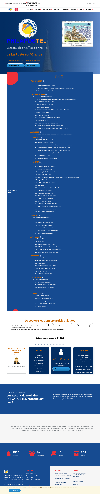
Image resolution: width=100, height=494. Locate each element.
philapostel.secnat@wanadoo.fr (14, 3)
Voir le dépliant (31, 65)
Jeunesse (65, 9)
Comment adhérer (14, 65)
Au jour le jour (16, 354)
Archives (73, 9)
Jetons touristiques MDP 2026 (63, 475)
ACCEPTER (15, 490)
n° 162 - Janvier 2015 (39, 360)
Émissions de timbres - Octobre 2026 (61, 483)
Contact (89, 3)
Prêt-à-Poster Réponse (83, 355)
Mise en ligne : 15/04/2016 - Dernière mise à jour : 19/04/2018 (80, 475)
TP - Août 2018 (39, 363)
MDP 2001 (39, 355)
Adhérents (15, 455)
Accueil (29, 9)
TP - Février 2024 (39, 357)
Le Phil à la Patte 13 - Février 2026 (83, 366)
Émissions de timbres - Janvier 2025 (83, 372)
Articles (83, 455)
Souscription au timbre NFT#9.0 (83, 369)
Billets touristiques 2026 (61, 473)
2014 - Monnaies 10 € (39, 366)
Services (56, 9)
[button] (35, 344)
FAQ (94, 3)
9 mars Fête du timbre (78, 481)
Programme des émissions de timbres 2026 (50, 338)
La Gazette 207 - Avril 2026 (83, 364)
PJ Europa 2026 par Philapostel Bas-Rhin (83, 360)
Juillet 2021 (39, 368)
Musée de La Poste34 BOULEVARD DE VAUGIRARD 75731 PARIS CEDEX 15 (31, 4)
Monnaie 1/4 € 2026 (83, 357)
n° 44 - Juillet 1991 (39, 371)
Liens (80, 9)
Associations (47, 9)
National (37, 9)
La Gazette (76, 479)
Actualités (88, 9)
